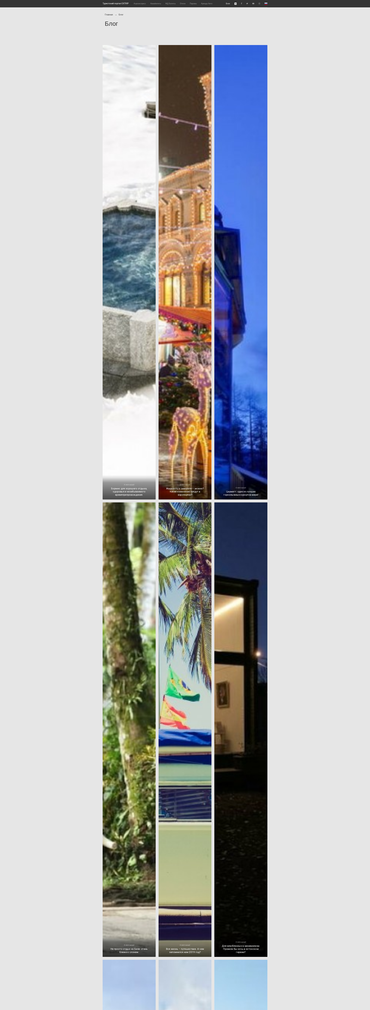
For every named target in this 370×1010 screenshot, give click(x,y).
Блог (228, 3)
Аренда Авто (206, 3)
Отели (182, 3)
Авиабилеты (155, 3)
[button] (265, 3)
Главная (109, 14)
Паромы (193, 3)
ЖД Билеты (170, 3)
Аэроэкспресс (140, 3)
